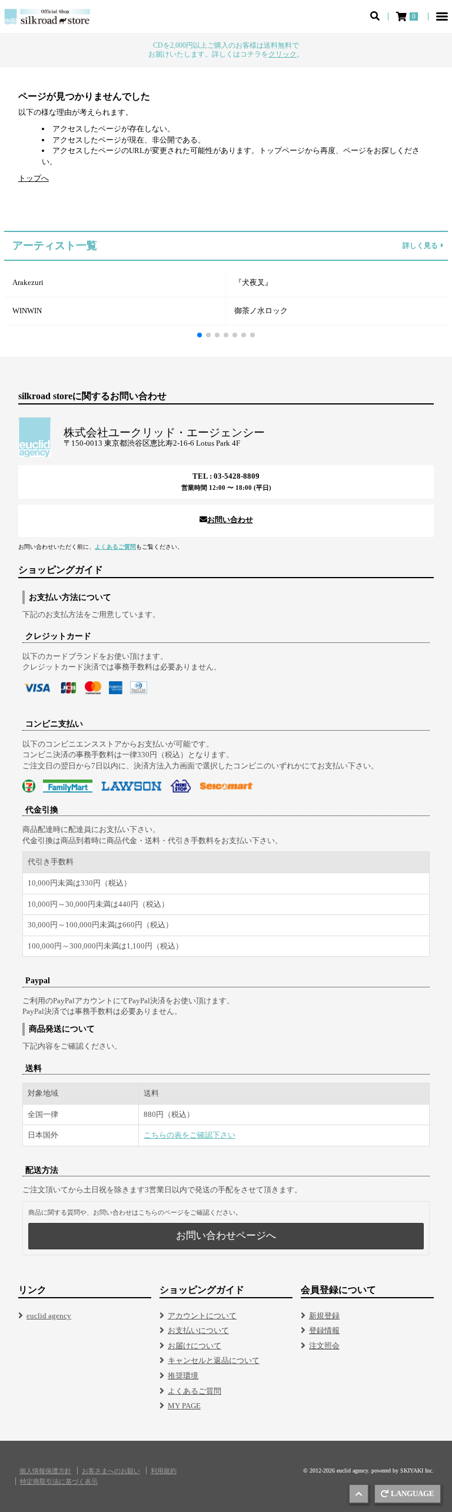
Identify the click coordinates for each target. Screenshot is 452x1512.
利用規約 (164, 1471)
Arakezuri (28, 282)
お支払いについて (198, 1330)
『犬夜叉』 (253, 282)
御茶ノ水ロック (261, 310)
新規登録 (324, 1315)
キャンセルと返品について (214, 1360)
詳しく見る (420, 246)
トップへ (33, 178)
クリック (282, 54)
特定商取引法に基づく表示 (59, 1481)
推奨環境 (183, 1375)
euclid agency (48, 1315)
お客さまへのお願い (111, 1471)
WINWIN (27, 310)
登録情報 (324, 1330)
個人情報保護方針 (45, 1471)
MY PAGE (184, 1405)
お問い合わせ (230, 519)
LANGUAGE (412, 1493)
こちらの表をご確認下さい (189, 1134)
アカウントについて (202, 1315)
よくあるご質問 (115, 546)
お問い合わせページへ (226, 1235)
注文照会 (324, 1345)
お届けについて (194, 1345)
